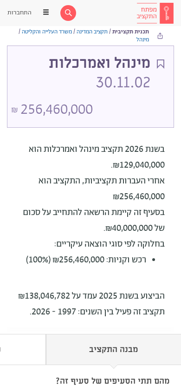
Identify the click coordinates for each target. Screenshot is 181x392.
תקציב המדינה (92, 32)
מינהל (142, 40)
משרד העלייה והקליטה (47, 32)
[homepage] (155, 13)
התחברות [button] (19, 12)
